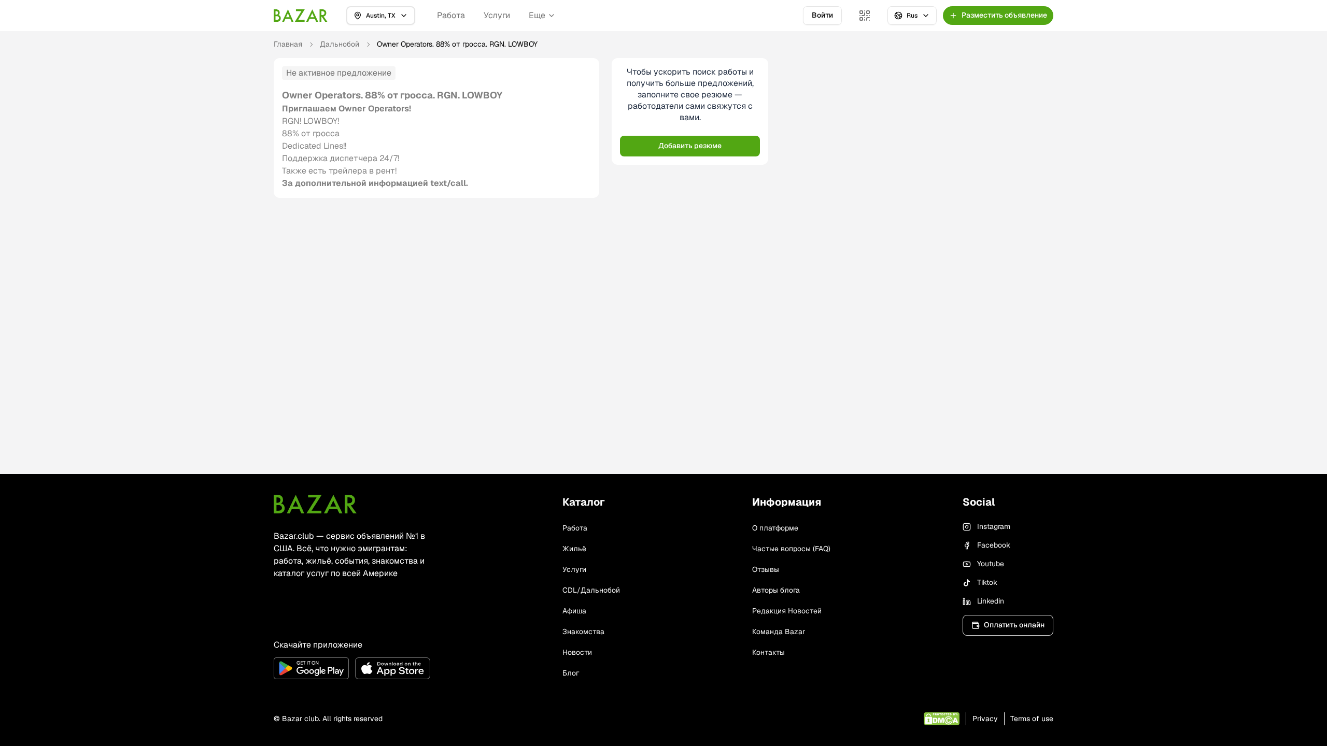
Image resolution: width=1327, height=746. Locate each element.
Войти (822, 15)
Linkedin (990, 601)
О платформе (775, 528)
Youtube (990, 563)
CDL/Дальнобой (591, 590)
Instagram (993, 526)
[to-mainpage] (315, 504)
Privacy (985, 718)
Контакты (768, 652)
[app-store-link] (392, 668)
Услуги (497, 15)
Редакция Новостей (787, 610)
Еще (537, 15)
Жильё (574, 548)
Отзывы (765, 569)
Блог (570, 673)
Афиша (574, 610)
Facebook (993, 545)
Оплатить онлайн (1014, 624)
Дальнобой (339, 44)
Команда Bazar (778, 631)
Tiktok (987, 582)
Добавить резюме (690, 145)
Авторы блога (776, 590)
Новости (577, 652)
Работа (451, 15)
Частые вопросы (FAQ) (791, 548)
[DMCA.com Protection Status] (941, 718)
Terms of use (1031, 718)
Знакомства (583, 631)
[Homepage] (301, 15)
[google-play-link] (311, 668)
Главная (288, 44)
